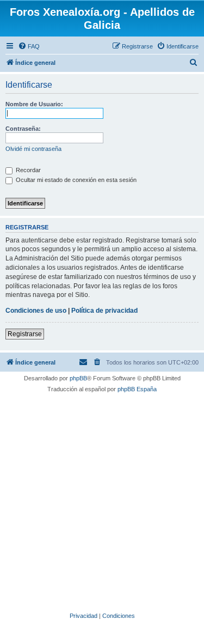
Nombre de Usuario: (34, 104)
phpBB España (137, 389)
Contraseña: (23, 128)
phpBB (78, 378)
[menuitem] (29, 46)
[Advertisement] (102, 500)
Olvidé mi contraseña (33, 148)
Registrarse (25, 334)
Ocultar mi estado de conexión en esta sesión (75, 180)
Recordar (27, 170)
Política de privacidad (104, 310)
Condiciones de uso (35, 310)
